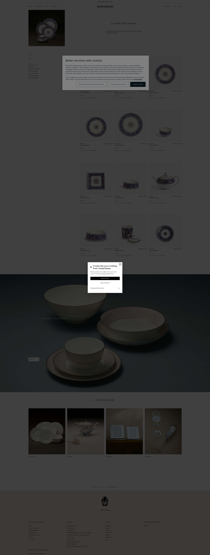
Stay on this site (105, 282)
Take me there (105, 278)
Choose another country (97, 288)
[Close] (120, 264)
